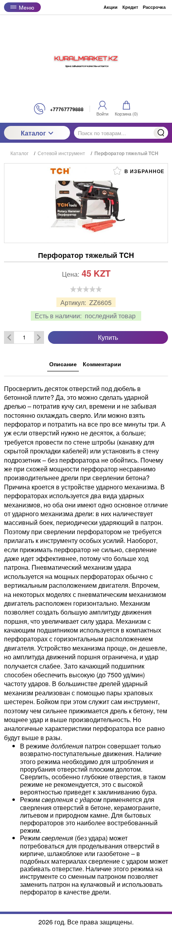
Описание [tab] (63, 364)
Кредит (130, 7)
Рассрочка (154, 7)
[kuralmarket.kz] (86, 59)
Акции (111, 7)
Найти (161, 133)
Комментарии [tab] (102, 364)
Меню (26, 7)
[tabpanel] (86, 636)
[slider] (86, 289)
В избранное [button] (143, 171)
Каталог (33, 133)
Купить (108, 337)
